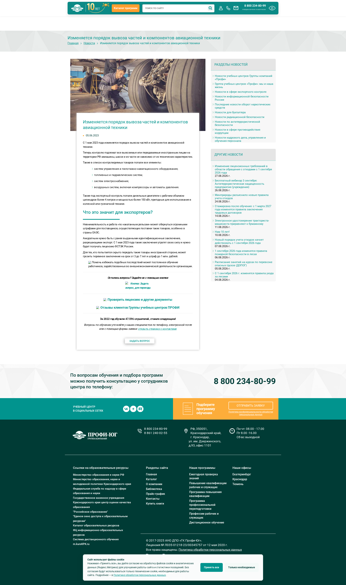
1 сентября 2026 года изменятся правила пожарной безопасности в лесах (241, 252)
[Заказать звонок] (228, 8)
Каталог (151, 479)
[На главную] (77, 8)
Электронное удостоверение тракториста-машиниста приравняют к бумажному (242, 222)
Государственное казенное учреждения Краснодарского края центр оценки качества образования (102, 502)
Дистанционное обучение (206, 522)
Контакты (152, 498)
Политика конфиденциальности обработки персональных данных (251, 413)
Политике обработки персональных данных (140, 575)
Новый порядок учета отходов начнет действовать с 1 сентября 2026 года (239, 241)
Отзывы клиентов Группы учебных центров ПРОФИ (139, 307)
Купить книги (155, 503)
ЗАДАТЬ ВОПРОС (139, 340)
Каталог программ (125, 8)
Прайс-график (155, 494)
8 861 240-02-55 (155, 433)
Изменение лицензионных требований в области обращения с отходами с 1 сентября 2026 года (243, 169)
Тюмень (237, 484)
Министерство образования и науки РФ (98, 474)
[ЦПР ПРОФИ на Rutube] (140, 408)
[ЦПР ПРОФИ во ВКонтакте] (126, 408)
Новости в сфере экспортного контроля (240, 91)
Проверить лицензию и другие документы (140, 299)
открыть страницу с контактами (157, 328)
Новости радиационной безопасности (239, 117)
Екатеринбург (241, 474)
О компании (154, 484)
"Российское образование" (90, 511)
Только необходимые (241, 567)
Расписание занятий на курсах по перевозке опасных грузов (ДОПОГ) (243, 263)
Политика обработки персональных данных (210, 549)
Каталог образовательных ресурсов (96, 525)
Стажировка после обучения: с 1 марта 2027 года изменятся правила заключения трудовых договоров (243, 209)
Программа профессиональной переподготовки (202, 504)
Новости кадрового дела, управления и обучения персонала (240, 139)
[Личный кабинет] (221, 8)
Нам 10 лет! (222, 231)
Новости (89, 43)
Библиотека (154, 489)
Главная (73, 43)
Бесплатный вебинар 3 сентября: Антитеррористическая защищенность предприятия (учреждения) (239, 184)
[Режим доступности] (272, 8)
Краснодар (239, 479)
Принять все (211, 567)
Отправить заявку (251, 405)
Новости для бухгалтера (230, 112)
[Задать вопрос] (236, 8)
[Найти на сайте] (210, 8)
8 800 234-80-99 (255, 5)
